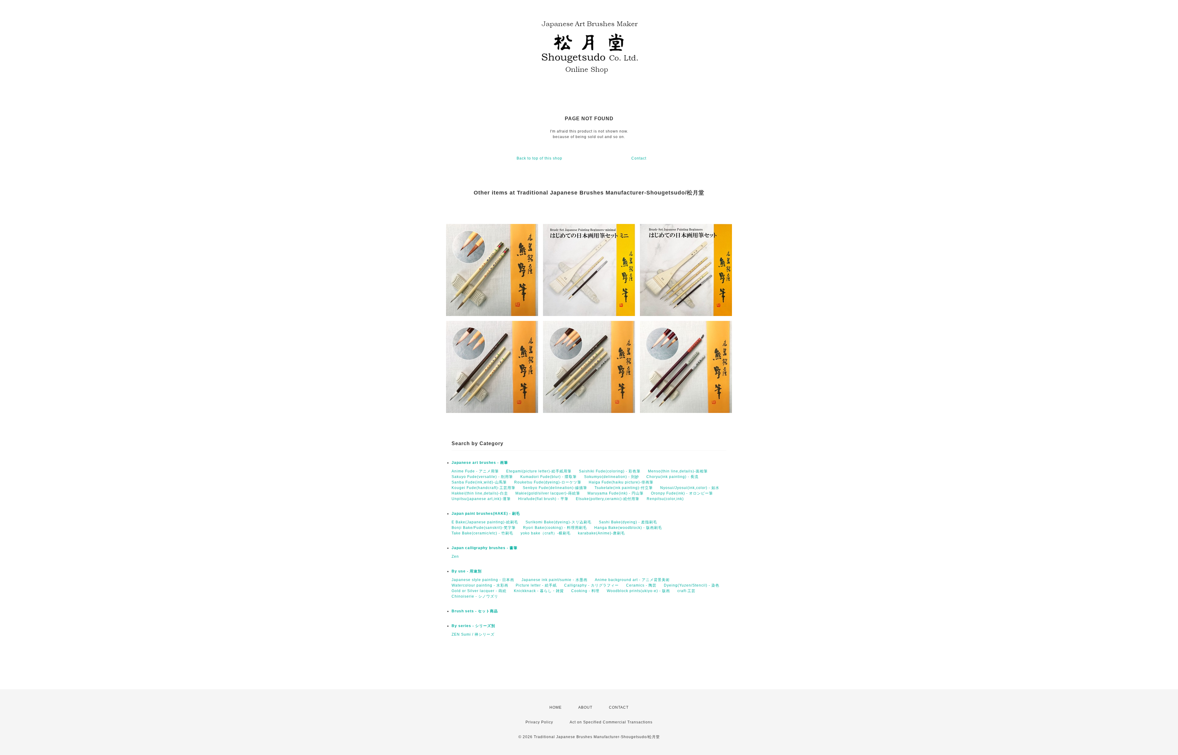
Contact (638, 158)
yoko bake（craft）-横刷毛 (546, 533)
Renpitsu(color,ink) (665, 499)
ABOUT (585, 707)
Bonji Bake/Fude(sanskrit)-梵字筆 (484, 528)
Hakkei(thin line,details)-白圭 (480, 493)
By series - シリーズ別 (473, 626)
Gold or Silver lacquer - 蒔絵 (479, 591)
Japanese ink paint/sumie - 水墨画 (554, 580)
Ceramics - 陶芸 (641, 585)
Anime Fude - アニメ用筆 (475, 471)
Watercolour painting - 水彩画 (480, 585)
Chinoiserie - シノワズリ (475, 596)
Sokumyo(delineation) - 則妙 (611, 477)
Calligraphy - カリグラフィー (591, 585)
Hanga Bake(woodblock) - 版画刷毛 (628, 528)
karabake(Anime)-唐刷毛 (601, 533)
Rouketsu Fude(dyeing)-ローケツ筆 (547, 482)
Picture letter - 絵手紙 (536, 585)
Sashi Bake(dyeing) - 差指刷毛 (628, 522)
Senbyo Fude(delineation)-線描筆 (555, 488)
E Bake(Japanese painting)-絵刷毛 (485, 522)
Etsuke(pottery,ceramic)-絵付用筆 (607, 499)
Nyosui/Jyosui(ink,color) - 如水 (689, 488)
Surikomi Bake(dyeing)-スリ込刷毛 (558, 522)
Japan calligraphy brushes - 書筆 (485, 548)
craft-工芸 (686, 591)
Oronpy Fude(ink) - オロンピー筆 (682, 493)
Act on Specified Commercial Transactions (611, 722)
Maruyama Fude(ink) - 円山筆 (615, 493)
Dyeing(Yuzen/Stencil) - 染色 (691, 585)
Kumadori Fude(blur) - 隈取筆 (548, 477)
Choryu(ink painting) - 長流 (672, 477)
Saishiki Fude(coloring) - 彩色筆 (610, 471)
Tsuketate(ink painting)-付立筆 (624, 488)
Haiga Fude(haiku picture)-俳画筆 (621, 482)
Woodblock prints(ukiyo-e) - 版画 (638, 591)
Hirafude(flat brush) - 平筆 (543, 499)
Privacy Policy (539, 722)
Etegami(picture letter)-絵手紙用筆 (539, 471)
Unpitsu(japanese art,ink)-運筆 (481, 499)
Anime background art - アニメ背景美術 (632, 580)
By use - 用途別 (467, 571)
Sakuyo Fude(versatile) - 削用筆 (482, 477)
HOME (555, 707)
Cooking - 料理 (585, 591)
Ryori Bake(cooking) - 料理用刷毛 (555, 528)
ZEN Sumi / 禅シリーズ (473, 634)
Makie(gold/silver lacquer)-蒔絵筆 (547, 493)
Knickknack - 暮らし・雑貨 (539, 591)
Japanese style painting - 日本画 (483, 580)
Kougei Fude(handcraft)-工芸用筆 (483, 488)
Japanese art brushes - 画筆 (480, 462)
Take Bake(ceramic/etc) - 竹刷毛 (482, 533)
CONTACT (619, 707)
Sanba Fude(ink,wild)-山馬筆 (479, 482)
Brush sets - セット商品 (475, 611)
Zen (455, 556)
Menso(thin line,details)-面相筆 (678, 471)
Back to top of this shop (539, 158)
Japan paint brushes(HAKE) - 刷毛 (486, 513)
